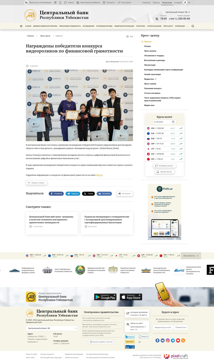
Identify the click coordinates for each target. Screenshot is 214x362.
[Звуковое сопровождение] (55, 2)
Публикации (180, 26)
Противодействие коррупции (51, 357)
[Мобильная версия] (60, 2)
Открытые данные (154, 26)
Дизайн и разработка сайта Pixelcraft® (147, 355)
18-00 (163, 18)
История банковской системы (97, 354)
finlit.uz (99, 175)
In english (178, 3)
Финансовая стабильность (70, 26)
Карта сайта (30, 357)
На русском (167, 3)
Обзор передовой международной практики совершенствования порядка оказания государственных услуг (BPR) (98, 333)
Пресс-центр (168, 26)
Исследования (88, 26)
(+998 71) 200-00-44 (61, 343)
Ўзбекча (156, 3)
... (187, 26)
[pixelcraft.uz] (176, 356)
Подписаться (180, 327)
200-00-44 (179, 18)
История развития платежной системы (100, 357)
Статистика (140, 26)
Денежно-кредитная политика (45, 26)
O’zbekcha (146, 3)
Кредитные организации (124, 26)
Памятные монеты (72, 357)
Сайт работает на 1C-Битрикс (150, 357)
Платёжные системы (104, 26)
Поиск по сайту (31, 354)
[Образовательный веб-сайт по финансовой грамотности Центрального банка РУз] (164, 212)
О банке (28, 26)
